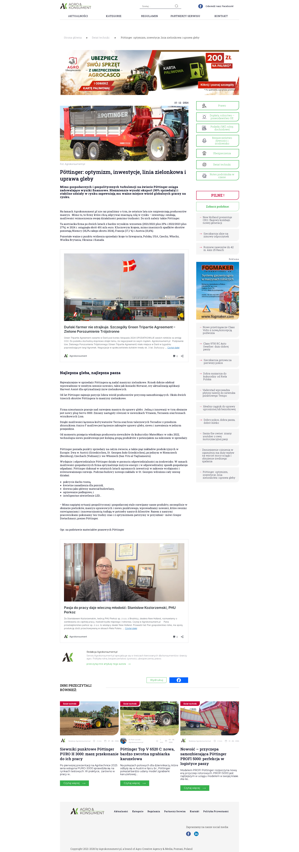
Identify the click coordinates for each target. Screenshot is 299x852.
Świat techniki (100, 37)
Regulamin (149, 16)
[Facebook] (178, 680)
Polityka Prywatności (216, 811)
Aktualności (78, 16)
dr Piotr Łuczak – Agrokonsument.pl (136, 741)
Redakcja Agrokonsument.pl (79, 741)
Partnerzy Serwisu (185, 16)
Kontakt (221, 16)
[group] (149, 72)
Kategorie (113, 16)
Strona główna (73, 37)
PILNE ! (217, 195)
